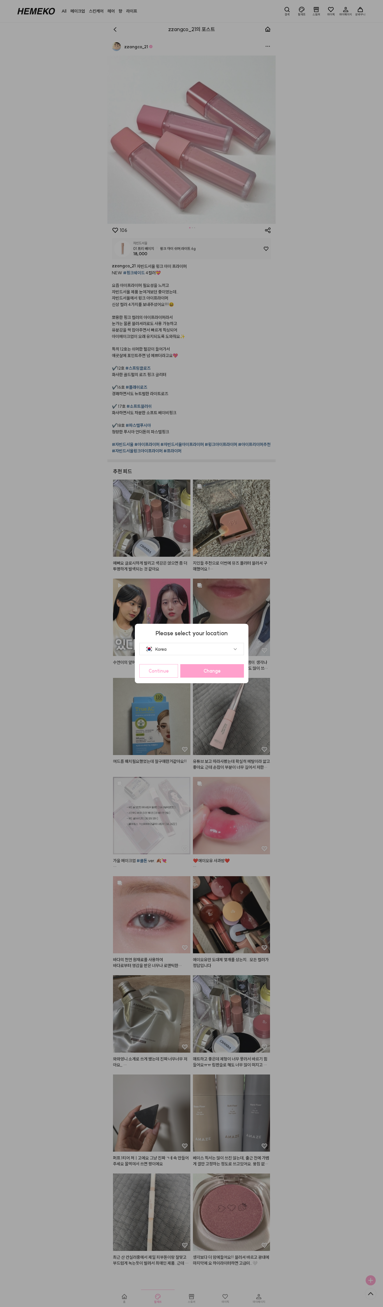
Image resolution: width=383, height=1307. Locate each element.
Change (212, 671)
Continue (159, 671)
